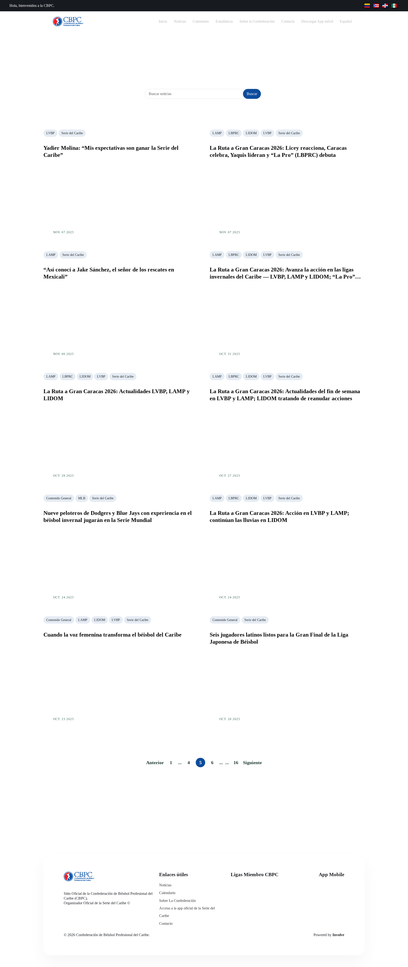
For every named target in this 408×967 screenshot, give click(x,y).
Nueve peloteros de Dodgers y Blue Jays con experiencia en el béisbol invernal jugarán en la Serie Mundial (117, 516)
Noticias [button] (180, 21)
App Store (330, 886)
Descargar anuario (204, 810)
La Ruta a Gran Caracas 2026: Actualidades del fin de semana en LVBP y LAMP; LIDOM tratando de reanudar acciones (285, 394)
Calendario (167, 893)
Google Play (330, 899)
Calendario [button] (201, 21)
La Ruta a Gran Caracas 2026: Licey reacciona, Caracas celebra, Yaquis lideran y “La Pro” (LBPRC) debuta (278, 151)
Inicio (194, 62)
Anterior (155, 762)
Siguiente (252, 762)
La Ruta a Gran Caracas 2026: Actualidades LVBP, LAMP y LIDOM (116, 394)
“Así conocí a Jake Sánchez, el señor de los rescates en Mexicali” (108, 273)
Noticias (165, 885)
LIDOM (251, 133)
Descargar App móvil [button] (317, 21)
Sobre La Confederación (177, 901)
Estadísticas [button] (224, 21)
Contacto (166, 923)
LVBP (50, 133)
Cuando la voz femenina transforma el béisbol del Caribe (112, 635)
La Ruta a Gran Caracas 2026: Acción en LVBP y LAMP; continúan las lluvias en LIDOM (279, 516)
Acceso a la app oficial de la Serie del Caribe (187, 912)
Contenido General (58, 498)
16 (236, 762)
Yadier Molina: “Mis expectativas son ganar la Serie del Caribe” (110, 151)
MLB (81, 498)
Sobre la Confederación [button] (257, 21)
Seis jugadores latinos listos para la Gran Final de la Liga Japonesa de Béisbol (279, 638)
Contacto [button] (288, 21)
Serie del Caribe (72, 133)
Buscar (252, 94)
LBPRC (234, 133)
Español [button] (346, 21)
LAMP (217, 133)
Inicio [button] (163, 21)
